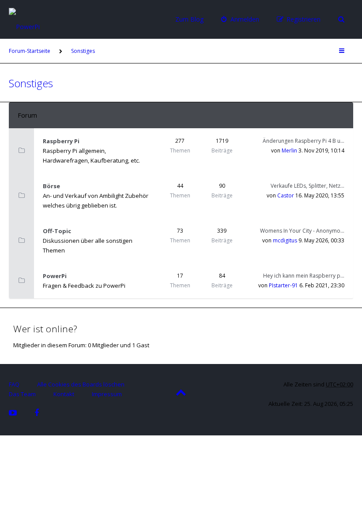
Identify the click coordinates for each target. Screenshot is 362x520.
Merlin (289, 150)
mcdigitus (285, 240)
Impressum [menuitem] (107, 394)
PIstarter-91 (283, 285)
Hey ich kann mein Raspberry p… (303, 275)
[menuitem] (240, 19)
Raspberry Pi (61, 141)
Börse (51, 186)
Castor (285, 195)
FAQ (14, 384)
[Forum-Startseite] (51, 19)
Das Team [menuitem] (22, 394)
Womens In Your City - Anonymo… (302, 230)
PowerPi (55, 276)
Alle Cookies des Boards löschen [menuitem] (80, 384)
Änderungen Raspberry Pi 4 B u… (303, 141)
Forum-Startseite (29, 51)
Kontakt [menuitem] (63, 394)
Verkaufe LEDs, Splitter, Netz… (307, 185)
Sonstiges (83, 51)
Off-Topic (57, 231)
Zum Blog (189, 19)
